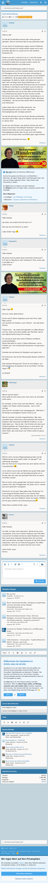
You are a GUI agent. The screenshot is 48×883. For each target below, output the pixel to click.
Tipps (13, 853)
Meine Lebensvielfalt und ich (15, 747)
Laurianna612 (10, 633)
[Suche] (45, 2)
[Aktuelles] (41, 2)
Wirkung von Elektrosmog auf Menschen (19, 754)
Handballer (10, 596)
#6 (45, 453)
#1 (45, 31)
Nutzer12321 (10, 609)
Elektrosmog (9, 758)
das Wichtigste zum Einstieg (22, 197)
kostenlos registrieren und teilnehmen (25, 199)
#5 (45, 391)
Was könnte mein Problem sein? (23, 609)
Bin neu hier (11, 594)
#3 (45, 249)
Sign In (8, 694)
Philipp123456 (10, 644)
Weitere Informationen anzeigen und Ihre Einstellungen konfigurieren (23, 868)
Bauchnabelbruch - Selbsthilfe (15, 740)
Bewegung (9, 744)
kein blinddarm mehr (25, 17)
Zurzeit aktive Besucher (10, 703)
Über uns (4, 851)
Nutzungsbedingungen (24, 851)
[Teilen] (42, 31)
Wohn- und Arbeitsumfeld (13, 737)
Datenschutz (36, 851)
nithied (44, 782)
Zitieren (43, 143)
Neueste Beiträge (8, 729)
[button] (5, 564)
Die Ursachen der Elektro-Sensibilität (17, 761)
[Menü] (2, 2)
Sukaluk (6, 17)
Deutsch (14, 848)
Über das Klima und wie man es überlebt (19, 733)
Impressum (12, 851)
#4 (45, 305)
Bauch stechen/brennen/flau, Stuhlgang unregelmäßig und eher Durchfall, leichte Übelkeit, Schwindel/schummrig (26, 605)
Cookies (5, 848)
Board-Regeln (6, 853)
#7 (45, 523)
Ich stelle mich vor (19, 596)
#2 (45, 214)
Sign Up (21, 694)
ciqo (8, 622)
